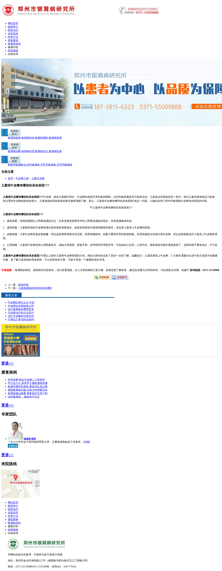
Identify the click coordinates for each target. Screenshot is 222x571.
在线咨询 (13, 54)
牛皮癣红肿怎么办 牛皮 (21, 302)
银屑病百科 (14, 43)
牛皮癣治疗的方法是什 (21, 312)
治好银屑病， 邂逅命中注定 (24, 396)
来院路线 (13, 50)
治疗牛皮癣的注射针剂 (21, 316)
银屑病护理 (28, 151)
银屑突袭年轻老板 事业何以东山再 (27, 386)
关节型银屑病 (64, 164)
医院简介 (13, 26)
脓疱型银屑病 (16, 164)
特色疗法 (13, 37)
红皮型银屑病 (32, 164)
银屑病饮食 (55, 151)
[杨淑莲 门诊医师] (16, 438)
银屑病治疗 (42, 151)
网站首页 (13, 23)
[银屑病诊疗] (10, 148)
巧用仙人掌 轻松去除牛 (21, 319)
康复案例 (13, 40)
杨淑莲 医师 (30, 439)
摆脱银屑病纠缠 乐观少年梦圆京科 (27, 390)
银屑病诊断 (14, 151)
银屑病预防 (42, 137)
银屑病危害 (55, 137)
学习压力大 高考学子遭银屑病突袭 (27, 383)
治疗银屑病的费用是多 (21, 309)
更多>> (7, 363)
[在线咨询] (102, 279)
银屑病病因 (14, 137)
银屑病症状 (28, 137)
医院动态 (13, 30)
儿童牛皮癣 (38, 178)
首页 (10, 178)
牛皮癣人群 (22, 178)
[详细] (86, 441)
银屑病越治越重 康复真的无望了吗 (27, 393)
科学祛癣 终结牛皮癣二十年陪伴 (26, 379)
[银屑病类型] (10, 162)
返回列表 (23, 284)
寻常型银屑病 (48, 164)
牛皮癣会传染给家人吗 (21, 305)
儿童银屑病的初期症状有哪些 (35, 288)
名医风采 (13, 33)
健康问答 (13, 47)
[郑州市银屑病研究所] (80, 18)
